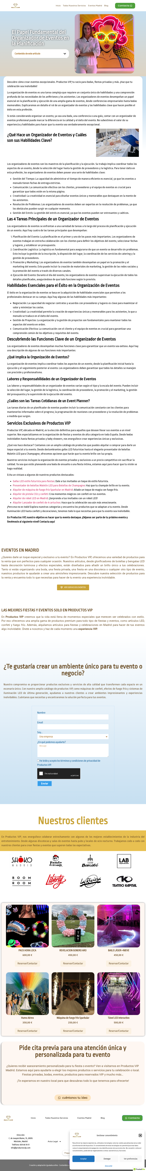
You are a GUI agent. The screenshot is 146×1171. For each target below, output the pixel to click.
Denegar (107, 1159)
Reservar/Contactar (27, 963)
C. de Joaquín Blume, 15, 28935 (21, 1138)
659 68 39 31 (24, 1145)
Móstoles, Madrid (21, 1141)
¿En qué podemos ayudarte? (51, 742)
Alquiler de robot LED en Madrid (30, 498)
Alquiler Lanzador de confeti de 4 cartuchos (36, 502)
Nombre (41, 712)
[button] (140, 1135)
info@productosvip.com (20, 1148)
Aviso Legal (108, 1166)
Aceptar (83, 1159)
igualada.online (52, 1165)
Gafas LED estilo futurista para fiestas (33, 481)
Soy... (39, 732)
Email (40, 722)
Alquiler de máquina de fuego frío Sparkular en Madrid (43, 489)
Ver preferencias (130, 1159)
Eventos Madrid (95, 5)
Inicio (58, 5)
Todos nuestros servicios (74, 5)
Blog (106, 5)
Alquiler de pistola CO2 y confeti (30, 494)
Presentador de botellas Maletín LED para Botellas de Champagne (49, 485)
